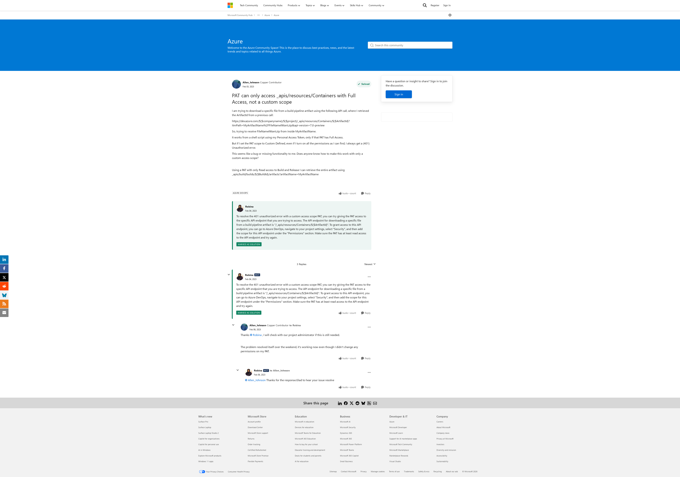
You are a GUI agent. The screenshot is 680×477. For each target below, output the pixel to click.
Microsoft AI (345, 421)
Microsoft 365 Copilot (349, 455)
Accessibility (442, 455)
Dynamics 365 (346, 433)
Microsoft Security (348, 427)
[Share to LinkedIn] (340, 403)
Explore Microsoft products (209, 455)
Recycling (438, 471)
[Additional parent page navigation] (258, 15)
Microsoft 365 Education (305, 438)
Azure (267, 15)
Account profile (254, 421)
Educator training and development (310, 450)
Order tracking (254, 444)
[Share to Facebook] (346, 403)
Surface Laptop (204, 427)
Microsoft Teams (347, 450)
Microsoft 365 (346, 438)
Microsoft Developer (398, 427)
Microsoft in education (304, 421)
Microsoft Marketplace (399, 450)
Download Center (255, 427)
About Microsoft (443, 427)
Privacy (364, 471)
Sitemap (333, 471)
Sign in (399, 94)
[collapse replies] (229, 275)
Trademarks (409, 471)
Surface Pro (203, 421)
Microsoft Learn (396, 433)
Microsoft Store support (258, 433)
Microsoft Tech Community (400, 444)
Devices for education (304, 427)
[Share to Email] (375, 403)
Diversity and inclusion (446, 450)
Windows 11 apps (205, 461)
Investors (440, 444)
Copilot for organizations (209, 438)
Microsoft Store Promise (258, 455)
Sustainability (442, 461)
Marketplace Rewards (398, 455)
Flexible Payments (255, 461)
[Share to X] (351, 403)
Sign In (447, 5)
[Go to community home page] (230, 5)
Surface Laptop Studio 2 (208, 433)
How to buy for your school (306, 444)
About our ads (452, 471)
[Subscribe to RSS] (369, 403)
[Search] (425, 5)
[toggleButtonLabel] (449, 15)
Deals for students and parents (308, 455)
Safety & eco (423, 471)
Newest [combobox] (370, 264)
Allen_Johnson (251, 82)
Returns (251, 438)
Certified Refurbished (257, 450)
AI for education (301, 461)
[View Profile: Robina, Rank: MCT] (239, 276)
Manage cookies (378, 471)
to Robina (295, 325)
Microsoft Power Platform (351, 444)
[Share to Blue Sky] (363, 403)
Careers (440, 421)
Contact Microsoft (348, 471)
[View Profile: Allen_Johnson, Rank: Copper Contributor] (236, 84)
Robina (249, 206)
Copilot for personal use (208, 444)
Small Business (346, 461)
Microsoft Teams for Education (308, 433)
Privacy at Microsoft (445, 438)
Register (435, 5)
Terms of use (394, 471)
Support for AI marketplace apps (403, 438)
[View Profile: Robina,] (239, 208)
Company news (443, 433)
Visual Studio (395, 461)
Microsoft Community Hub (240, 15)
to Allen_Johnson (280, 370)
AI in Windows (204, 450)
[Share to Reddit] (357, 403)
